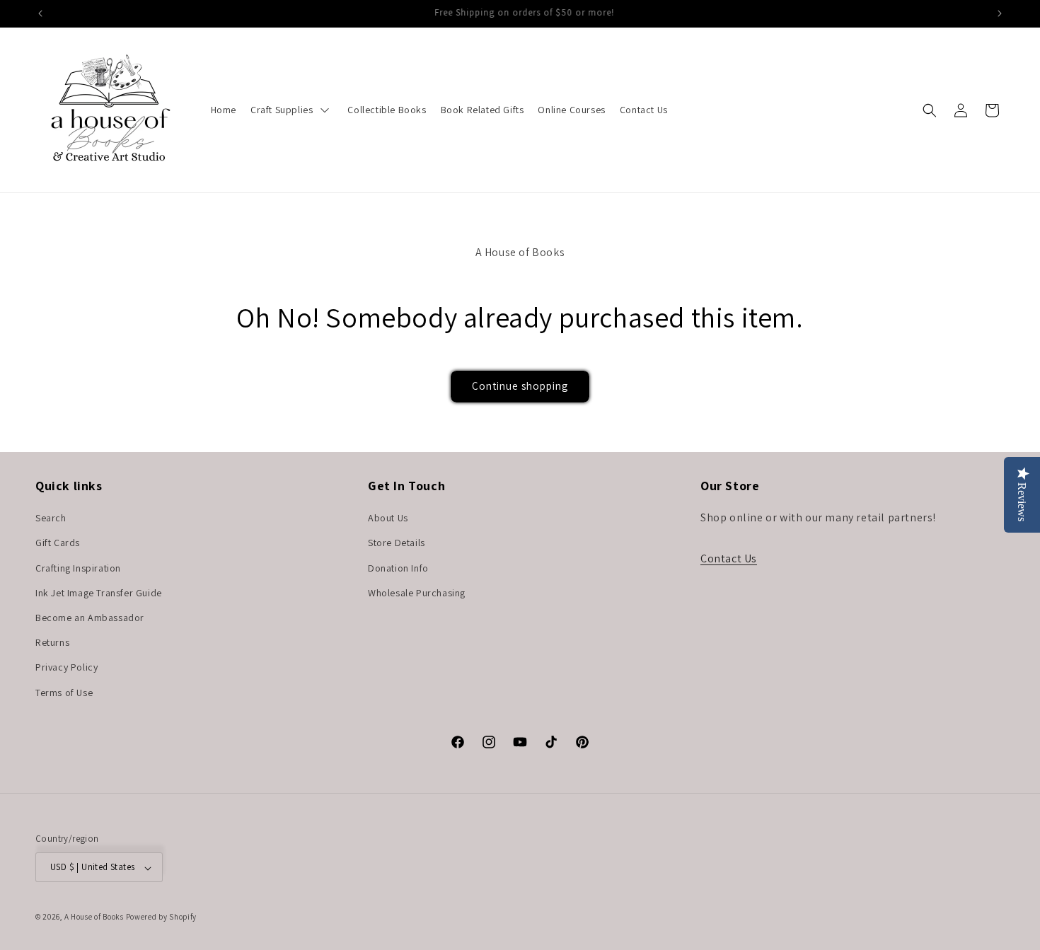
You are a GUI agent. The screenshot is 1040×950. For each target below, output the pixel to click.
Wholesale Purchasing (417, 592)
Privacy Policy (66, 667)
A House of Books (94, 917)
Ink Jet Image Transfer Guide (98, 592)
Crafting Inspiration (78, 568)
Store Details (396, 543)
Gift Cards (57, 543)
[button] (929, 110)
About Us (388, 518)
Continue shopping (520, 386)
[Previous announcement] (40, 13)
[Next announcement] (999, 13)
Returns (52, 643)
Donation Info (398, 568)
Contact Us (728, 558)
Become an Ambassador (89, 617)
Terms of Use (64, 692)
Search (51, 518)
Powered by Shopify (161, 917)
